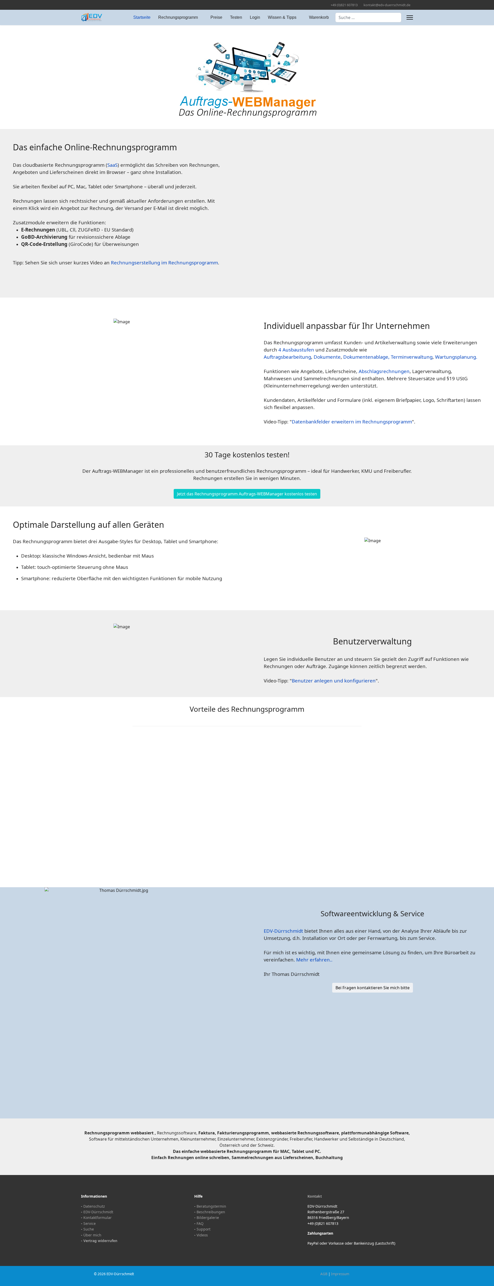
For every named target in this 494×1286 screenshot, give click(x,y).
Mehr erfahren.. (314, 959)
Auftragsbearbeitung (287, 357)
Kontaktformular (97, 1217)
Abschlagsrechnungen (384, 371)
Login (255, 17)
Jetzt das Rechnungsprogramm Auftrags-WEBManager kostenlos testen (247, 494)
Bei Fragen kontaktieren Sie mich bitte (373, 988)
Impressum (340, 1274)
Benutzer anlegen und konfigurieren (334, 680)
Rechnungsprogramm (178, 17)
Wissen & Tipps (282, 17)
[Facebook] (82, 4)
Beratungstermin (211, 1206)
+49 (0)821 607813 (344, 5)
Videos (202, 1235)
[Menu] (410, 17)
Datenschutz (94, 1206)
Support (203, 1229)
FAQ (200, 1223)
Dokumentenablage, (366, 357)
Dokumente (327, 357)
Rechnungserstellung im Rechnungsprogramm (164, 262)
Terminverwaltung (412, 357)
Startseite (142, 17)
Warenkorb (319, 17)
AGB (324, 1274)
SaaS (112, 165)
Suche (88, 1229)
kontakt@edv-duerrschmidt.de (387, 5)
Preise (216, 17)
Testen (236, 17)
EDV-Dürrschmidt (283, 931)
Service (89, 1223)
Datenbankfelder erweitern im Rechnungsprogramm (352, 421)
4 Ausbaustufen (296, 349)
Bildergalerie (208, 1217)
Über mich (92, 1235)
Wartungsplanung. (456, 357)
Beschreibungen (211, 1211)
